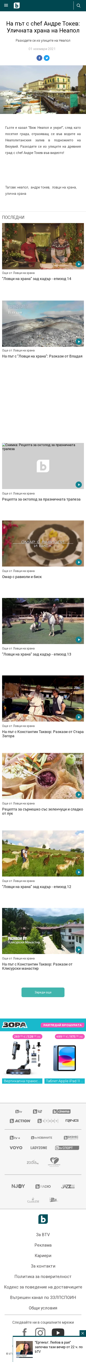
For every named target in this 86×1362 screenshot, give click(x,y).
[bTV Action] (18, 1121)
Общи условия (43, 1307)
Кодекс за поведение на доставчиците (43, 1287)
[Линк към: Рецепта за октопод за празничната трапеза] (43, 480)
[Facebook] (25, 1331)
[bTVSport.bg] (65, 1147)
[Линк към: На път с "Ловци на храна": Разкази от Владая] (43, 338)
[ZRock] (54, 1200)
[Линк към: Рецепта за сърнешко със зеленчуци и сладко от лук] (43, 790)
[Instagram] (41, 1331)
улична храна (15, 193)
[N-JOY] (18, 1186)
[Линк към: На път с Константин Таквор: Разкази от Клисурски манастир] (43, 945)
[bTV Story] (46, 1121)
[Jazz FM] (68, 1186)
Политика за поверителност (43, 1276)
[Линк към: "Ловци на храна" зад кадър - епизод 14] (43, 260)
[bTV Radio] (43, 1186)
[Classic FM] (33, 1200)
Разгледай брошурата (62, 1025)
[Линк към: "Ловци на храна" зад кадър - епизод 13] (43, 635)
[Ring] (70, 1121)
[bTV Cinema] (61, 1111)
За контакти (43, 1266)
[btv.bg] (19, 1111)
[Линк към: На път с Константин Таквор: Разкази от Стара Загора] (43, 713)
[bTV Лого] (43, 1219)
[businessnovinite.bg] (70, 1138)
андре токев (40, 187)
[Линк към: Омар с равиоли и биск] (43, 558)
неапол (22, 187)
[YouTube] (58, 1331)
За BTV (43, 1234)
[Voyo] (15, 1148)
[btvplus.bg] (15, 1138)
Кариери (43, 1255)
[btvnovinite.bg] (42, 1138)
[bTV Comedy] (37, 1111)
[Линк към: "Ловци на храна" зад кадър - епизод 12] (43, 868)
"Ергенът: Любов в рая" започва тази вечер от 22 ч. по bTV (59, 1347)
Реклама (43, 1245)
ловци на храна (64, 187)
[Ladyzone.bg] (37, 1147)
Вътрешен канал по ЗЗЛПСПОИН (43, 1297)
